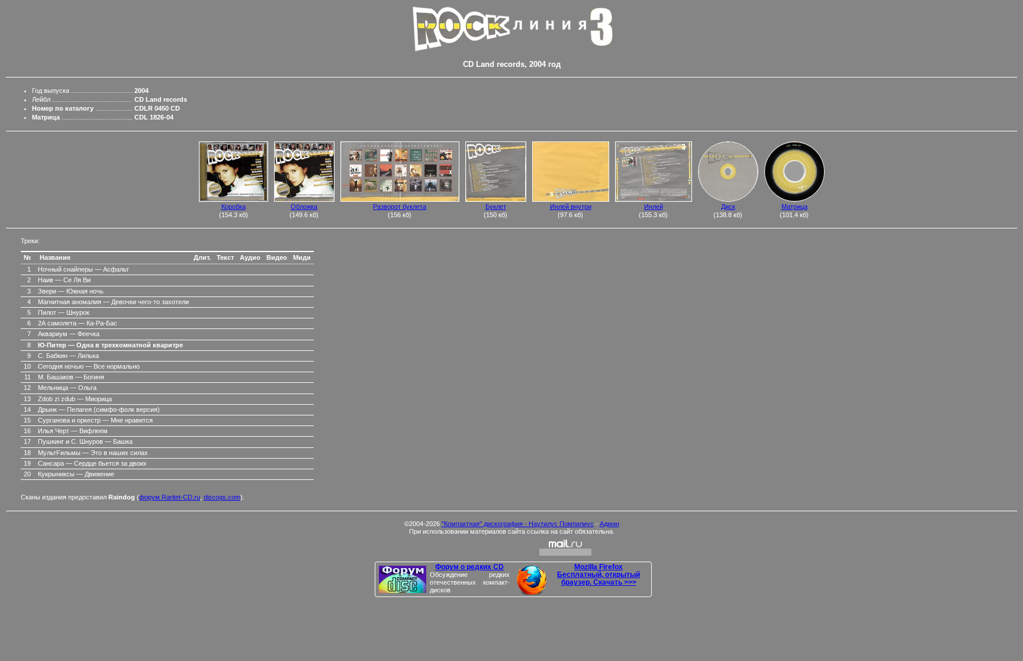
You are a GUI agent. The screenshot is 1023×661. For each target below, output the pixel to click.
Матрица (794, 206)
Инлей (653, 206)
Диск (728, 206)
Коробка (233, 206)
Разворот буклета (399, 206)
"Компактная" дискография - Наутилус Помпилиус (518, 523)
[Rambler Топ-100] (511, 548)
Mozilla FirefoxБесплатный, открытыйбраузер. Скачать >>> (598, 574)
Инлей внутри (570, 206)
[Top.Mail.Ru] (565, 548)
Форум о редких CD (469, 567)
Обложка (304, 206)
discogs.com (222, 497)
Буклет (495, 206)
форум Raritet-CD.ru (169, 497)
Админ (609, 523)
